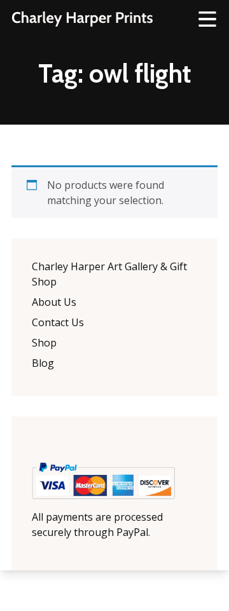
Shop (44, 343)
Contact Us (58, 322)
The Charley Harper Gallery (82, 19)
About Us (54, 302)
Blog (43, 363)
